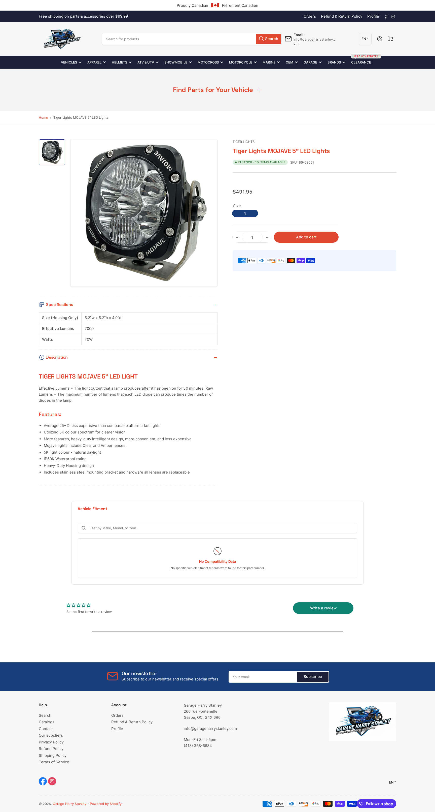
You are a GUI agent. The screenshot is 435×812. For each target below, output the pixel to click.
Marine (269, 62)
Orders (310, 16)
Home (43, 117)
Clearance (361, 60)
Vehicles (69, 62)
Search (45, 715)
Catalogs (46, 722)
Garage (310, 62)
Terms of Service (54, 762)
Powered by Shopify (106, 804)
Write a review (323, 608)
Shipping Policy (52, 755)
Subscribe (313, 676)
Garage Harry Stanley (69, 804)
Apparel (94, 62)
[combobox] (192, 39)
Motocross (208, 62)
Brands (334, 62)
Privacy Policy (51, 742)
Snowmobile (175, 62)
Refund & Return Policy (341, 16)
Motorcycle (240, 62)
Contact (46, 728)
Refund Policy (51, 748)
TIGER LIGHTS (244, 142)
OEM (289, 62)
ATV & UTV (145, 62)
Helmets (119, 62)
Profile (373, 16)
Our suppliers (51, 735)
